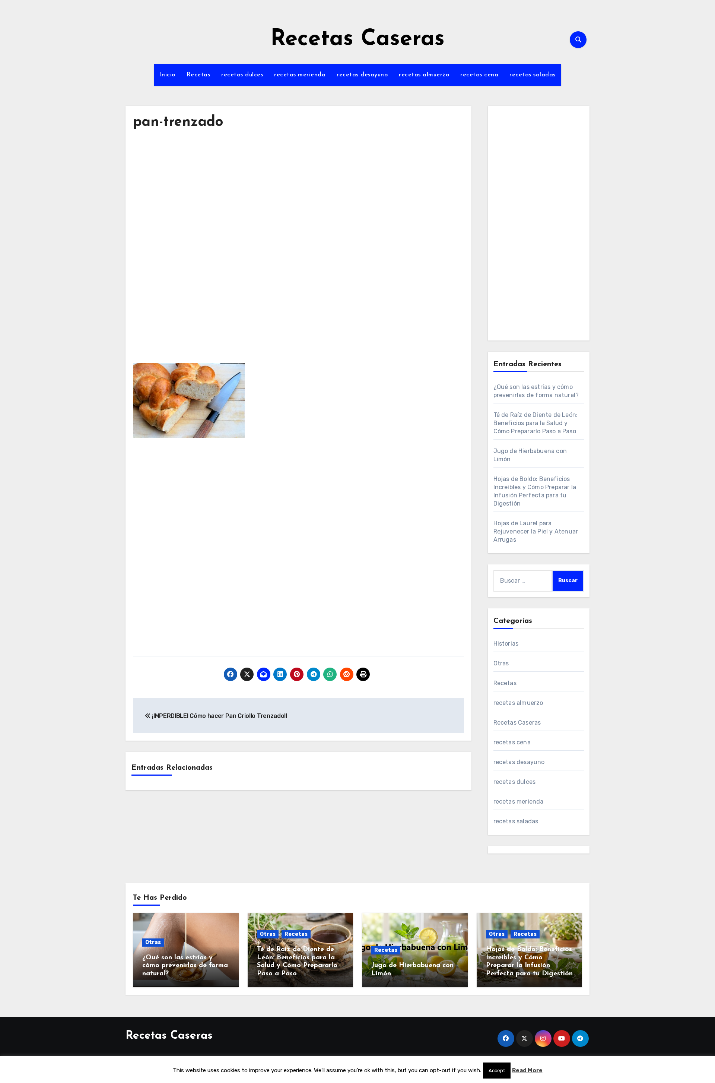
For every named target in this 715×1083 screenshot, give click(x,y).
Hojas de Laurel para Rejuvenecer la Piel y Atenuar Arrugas (535, 531)
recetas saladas (532, 75)
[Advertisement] (299, 206)
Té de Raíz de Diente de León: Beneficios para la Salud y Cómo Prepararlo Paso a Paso (535, 423)
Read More (527, 1070)
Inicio (167, 75)
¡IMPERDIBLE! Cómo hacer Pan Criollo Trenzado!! (219, 715)
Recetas (198, 75)
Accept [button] (497, 1070)
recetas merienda (299, 75)
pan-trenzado (178, 122)
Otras (501, 663)
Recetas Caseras (357, 39)
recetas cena (479, 75)
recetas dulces (242, 75)
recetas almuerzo (424, 75)
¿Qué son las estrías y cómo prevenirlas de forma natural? (185, 965)
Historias (506, 643)
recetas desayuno (362, 75)
